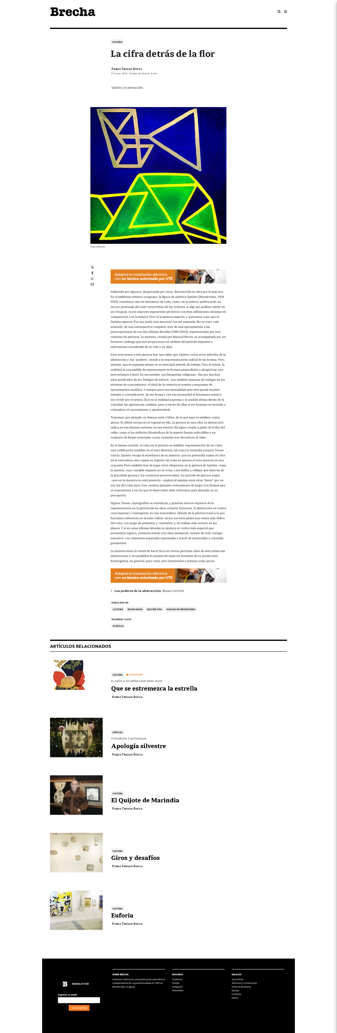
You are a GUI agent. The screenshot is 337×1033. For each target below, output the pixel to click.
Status (235, 997)
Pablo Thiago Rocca (126, 68)
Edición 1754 (154, 609)
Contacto (236, 994)
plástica (118, 626)
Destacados (135, 609)
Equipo (235, 990)
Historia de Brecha (241, 986)
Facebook (177, 979)
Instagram (177, 986)
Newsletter (178, 990)
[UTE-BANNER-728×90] (168, 276)
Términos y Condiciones (244, 983)
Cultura (117, 42)
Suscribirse (237, 979)
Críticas (118, 732)
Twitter (176, 983)
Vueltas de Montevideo (181, 609)
